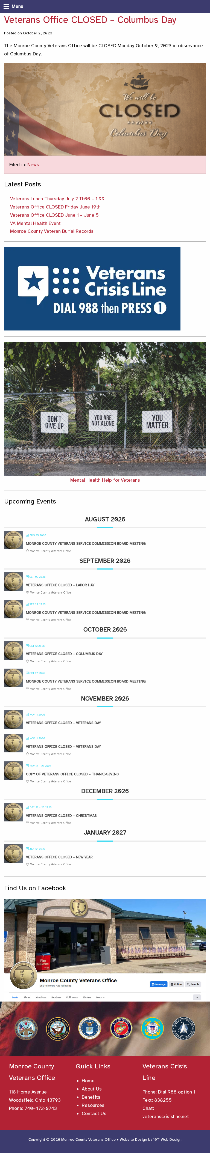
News (33, 165)
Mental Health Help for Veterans (105, 480)
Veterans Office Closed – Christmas (61, 816)
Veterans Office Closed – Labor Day (60, 585)
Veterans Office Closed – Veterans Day (63, 723)
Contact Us (94, 1113)
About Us (92, 1089)
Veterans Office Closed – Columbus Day (64, 654)
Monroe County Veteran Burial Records (52, 231)
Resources (93, 1105)
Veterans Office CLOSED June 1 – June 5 (54, 215)
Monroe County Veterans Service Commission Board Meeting (86, 543)
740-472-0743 (41, 1108)
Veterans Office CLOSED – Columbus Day (90, 20)
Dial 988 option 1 (176, 1092)
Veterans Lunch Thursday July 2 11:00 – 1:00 (57, 199)
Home (88, 1081)
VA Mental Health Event (35, 223)
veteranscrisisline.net (165, 1116)
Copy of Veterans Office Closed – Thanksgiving (72, 774)
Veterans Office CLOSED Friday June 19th (55, 207)
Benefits (91, 1097)
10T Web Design (167, 1139)
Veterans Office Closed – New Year (59, 857)
